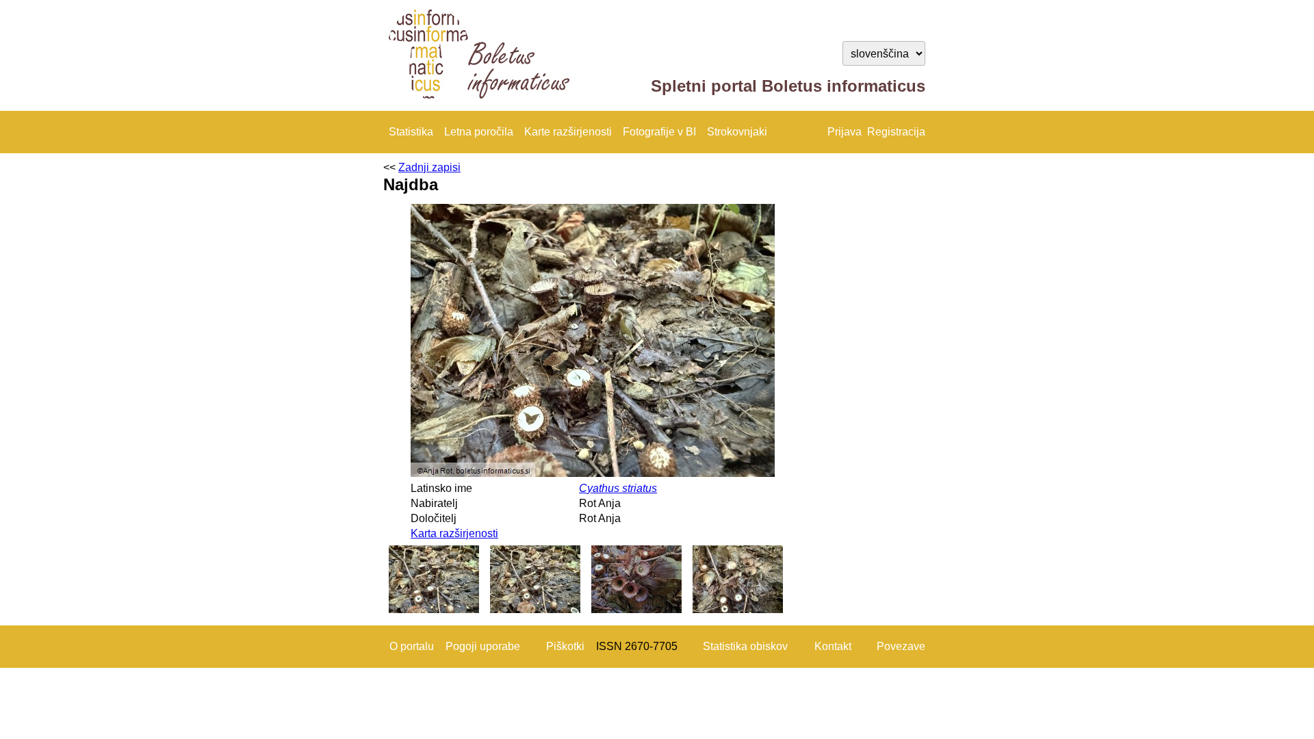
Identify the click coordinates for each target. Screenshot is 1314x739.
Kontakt (832, 646)
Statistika (411, 132)
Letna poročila (478, 132)
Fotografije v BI (659, 132)
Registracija (896, 132)
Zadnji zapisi (429, 167)
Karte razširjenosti (568, 132)
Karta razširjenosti (454, 533)
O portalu (411, 646)
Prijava (844, 132)
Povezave (901, 646)
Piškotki (565, 646)
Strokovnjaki (737, 132)
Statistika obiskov (745, 646)
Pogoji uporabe (483, 646)
